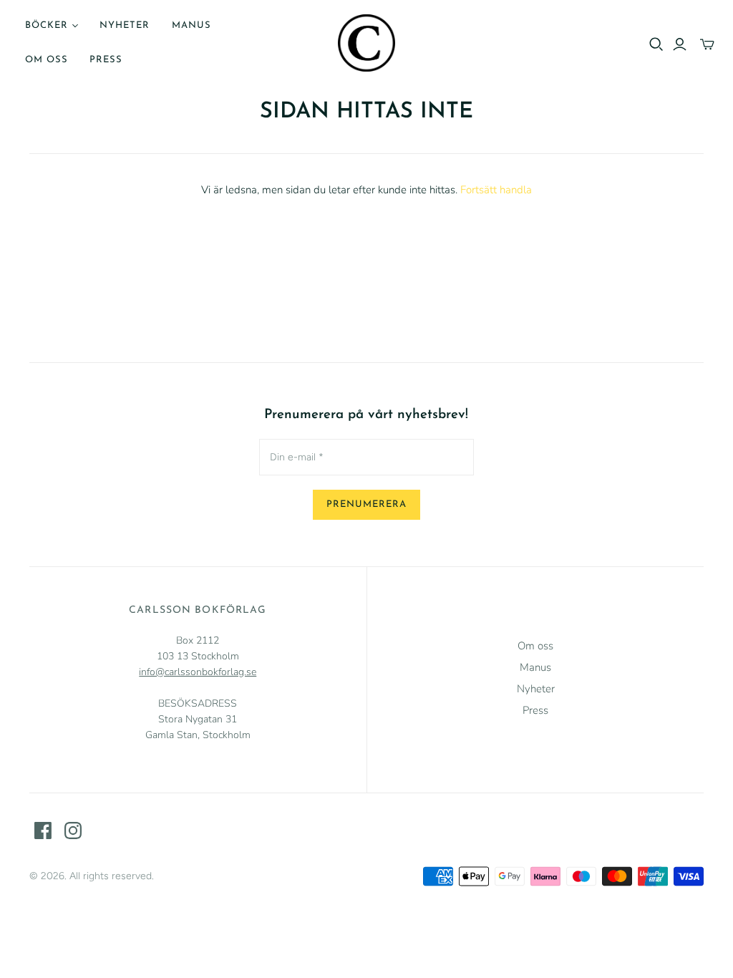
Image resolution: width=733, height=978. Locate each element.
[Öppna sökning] (656, 44)
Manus (191, 25)
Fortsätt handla (496, 190)
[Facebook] (43, 830)
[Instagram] (73, 830)
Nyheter (124, 25)
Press (105, 59)
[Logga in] (679, 44)
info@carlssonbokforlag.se (197, 672)
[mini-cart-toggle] (707, 44)
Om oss (46, 59)
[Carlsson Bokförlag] (366, 43)
